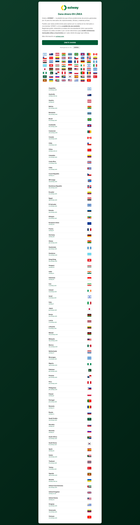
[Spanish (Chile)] (45, 58)
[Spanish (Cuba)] (70, 58)
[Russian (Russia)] (95, 73)
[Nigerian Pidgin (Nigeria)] (45, 73)
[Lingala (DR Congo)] (82, 58)
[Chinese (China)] (51, 58)
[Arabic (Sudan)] (83, 76)
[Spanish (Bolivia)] (64, 54)
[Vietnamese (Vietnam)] (89, 80)
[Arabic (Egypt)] (45, 61)
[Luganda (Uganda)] (45, 80)
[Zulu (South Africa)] (64, 76)
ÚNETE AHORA (70, 43)
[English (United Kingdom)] (64, 80)
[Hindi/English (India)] (64, 65)
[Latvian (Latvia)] (57, 69)
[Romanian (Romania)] (89, 73)
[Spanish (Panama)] (57, 73)
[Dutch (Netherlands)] (89, 69)
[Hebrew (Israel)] (89, 65)
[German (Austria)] (57, 54)
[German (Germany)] (83, 61)
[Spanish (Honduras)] (45, 65)
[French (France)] (76, 61)
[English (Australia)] (51, 54)
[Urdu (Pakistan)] (51, 73)
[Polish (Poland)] (76, 73)
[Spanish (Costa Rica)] (64, 58)
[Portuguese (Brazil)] (76, 54)
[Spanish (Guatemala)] (95, 61)
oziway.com (60, 36)
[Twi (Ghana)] (89, 61)
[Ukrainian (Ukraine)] (51, 80)
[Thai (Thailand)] (89, 76)
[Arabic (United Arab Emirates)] (57, 80)
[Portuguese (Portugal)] (83, 73)
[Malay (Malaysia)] (76, 69)
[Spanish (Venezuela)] (83, 80)
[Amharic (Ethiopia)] (64, 61)
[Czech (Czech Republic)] (76, 58)
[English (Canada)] (95, 54)
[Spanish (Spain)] (76, 76)
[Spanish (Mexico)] (83, 69)
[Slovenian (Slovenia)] (57, 76)
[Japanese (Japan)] (45, 69)
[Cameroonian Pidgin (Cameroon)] (89, 54)
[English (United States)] (70, 80)
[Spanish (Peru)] (64, 73)
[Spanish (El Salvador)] (51, 61)
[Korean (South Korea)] (70, 76)
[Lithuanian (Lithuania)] (64, 69)
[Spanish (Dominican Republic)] (89, 58)
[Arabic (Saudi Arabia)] (45, 76)
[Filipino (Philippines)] (70, 73)
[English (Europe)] (70, 61)
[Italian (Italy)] (95, 65)
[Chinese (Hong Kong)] (51, 65)
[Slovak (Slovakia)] (51, 76)
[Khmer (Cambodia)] (83, 54)
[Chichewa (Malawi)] (70, 69)
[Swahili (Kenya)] (51, 69)
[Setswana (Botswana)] (70, 54)
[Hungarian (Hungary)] (57, 65)
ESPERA (76, 47)
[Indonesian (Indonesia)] (70, 65)
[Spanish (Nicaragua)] (95, 69)
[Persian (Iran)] (76, 65)
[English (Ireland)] (83, 65)
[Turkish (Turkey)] (95, 76)
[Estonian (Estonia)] (57, 61)
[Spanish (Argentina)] (45, 54)
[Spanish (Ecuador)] (95, 58)
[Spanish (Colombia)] (57, 58)
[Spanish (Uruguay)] (76, 80)
